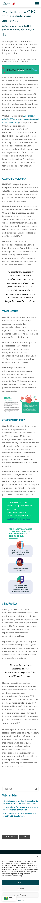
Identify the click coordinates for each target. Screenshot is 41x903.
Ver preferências (20, 895)
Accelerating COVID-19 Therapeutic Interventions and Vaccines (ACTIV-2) (20, 119)
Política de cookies (19, 900)
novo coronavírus (20, 62)
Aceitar (20, 882)
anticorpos (21, 59)
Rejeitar (20, 889)
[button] (37, 857)
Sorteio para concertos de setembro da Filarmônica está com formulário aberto (20, 802)
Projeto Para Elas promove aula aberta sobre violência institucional (20, 808)
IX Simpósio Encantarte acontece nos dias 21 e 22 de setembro (19, 814)
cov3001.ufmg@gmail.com (19, 519)
